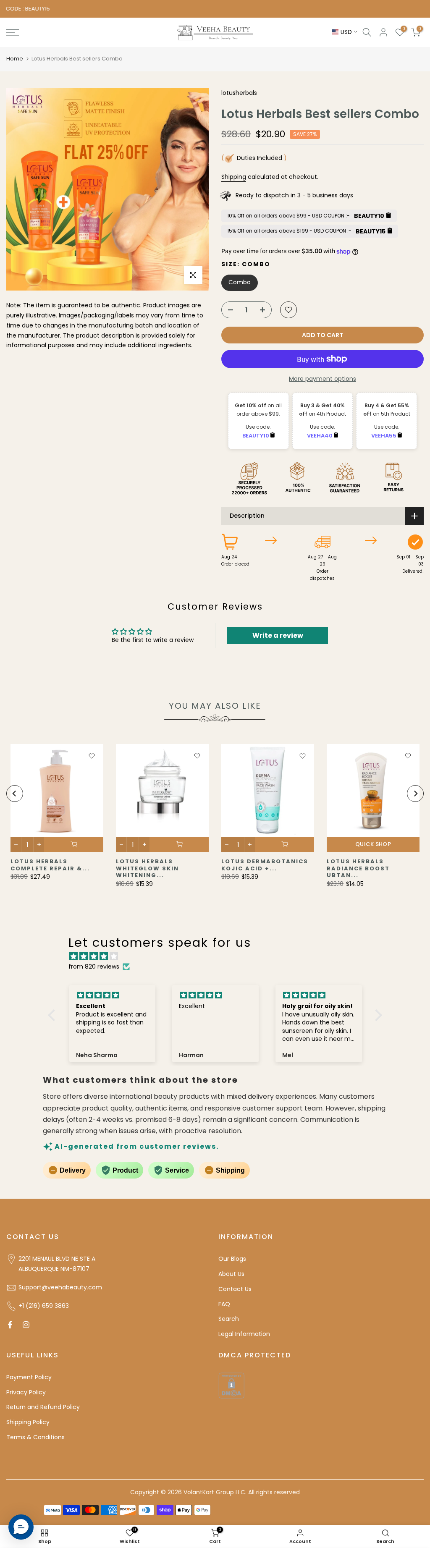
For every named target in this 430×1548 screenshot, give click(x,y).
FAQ (224, 1304)
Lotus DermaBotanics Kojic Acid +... (264, 864)
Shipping (233, 177)
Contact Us (235, 1289)
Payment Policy (29, 1377)
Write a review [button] (277, 635)
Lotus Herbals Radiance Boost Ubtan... (358, 868)
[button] (54, 1015)
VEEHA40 (320, 436)
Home (14, 59)
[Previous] (14, 793)
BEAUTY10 (256, 436)
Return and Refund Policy (43, 1407)
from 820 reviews (93, 966)
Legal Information (244, 1334)
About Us (231, 1274)
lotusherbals (239, 93)
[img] (219, 956)
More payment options (322, 379)
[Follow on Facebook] (10, 1325)
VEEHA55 (384, 436)
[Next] (415, 793)
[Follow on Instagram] (26, 1325)
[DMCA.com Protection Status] (231, 1385)
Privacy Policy (26, 1392)
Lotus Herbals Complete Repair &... (50, 864)
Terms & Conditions (35, 1437)
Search (228, 1319)
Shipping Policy (28, 1422)
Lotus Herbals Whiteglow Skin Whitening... (147, 868)
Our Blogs (232, 1259)
